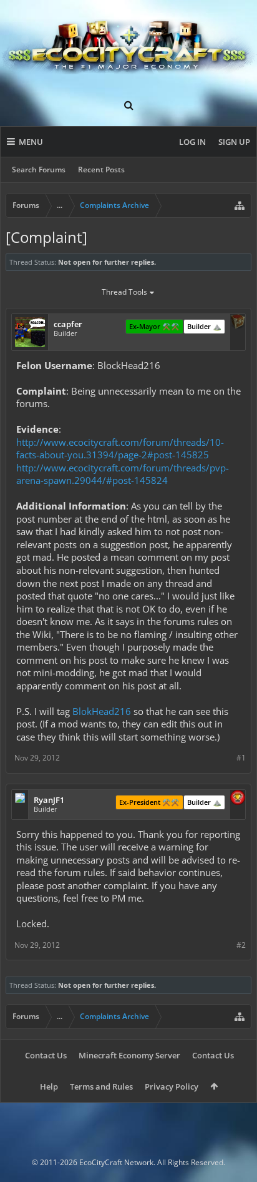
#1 (241, 757)
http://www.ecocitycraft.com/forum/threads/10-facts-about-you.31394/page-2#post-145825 (120, 448)
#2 (241, 945)
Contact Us (46, 1055)
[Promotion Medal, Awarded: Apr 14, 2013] (237, 323)
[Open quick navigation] (239, 205)
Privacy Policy (171, 1086)
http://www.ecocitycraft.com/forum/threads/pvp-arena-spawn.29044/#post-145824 (122, 474)
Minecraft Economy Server (129, 1055)
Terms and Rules (101, 1086)
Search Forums (38, 169)
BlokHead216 (101, 711)
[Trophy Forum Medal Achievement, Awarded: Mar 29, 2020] (237, 798)
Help (49, 1086)
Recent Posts (101, 169)
